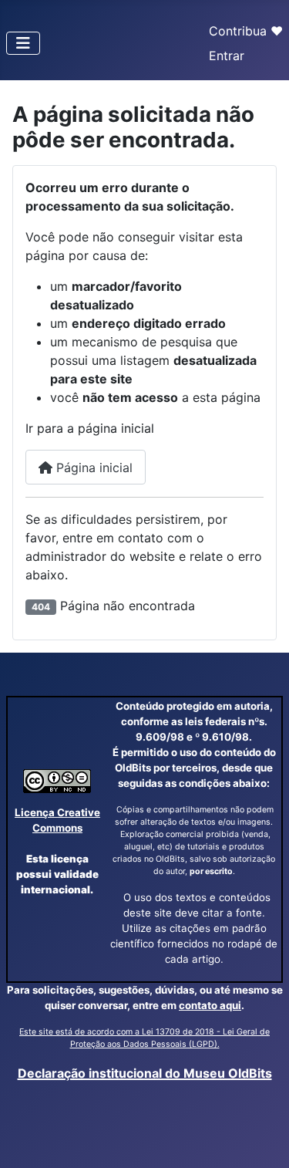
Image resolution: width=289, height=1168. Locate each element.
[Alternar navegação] (23, 43)
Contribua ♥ (246, 31)
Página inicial (92, 467)
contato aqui (210, 1005)
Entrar (226, 55)
